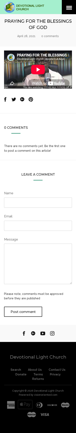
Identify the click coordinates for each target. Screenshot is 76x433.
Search (16, 370)
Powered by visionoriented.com (38, 394)
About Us (35, 370)
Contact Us (57, 370)
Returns (38, 379)
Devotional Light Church (38, 357)
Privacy (55, 374)
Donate (21, 374)
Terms (38, 374)
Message (11, 239)
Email (8, 216)
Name (8, 193)
